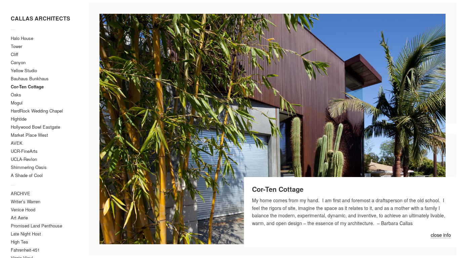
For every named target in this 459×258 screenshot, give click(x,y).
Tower (16, 46)
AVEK (17, 143)
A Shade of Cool (27, 175)
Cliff (14, 54)
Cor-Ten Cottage (27, 86)
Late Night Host (26, 233)
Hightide (19, 119)
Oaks (16, 94)
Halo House (22, 38)
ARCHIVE (20, 193)
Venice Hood (23, 209)
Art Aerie (19, 217)
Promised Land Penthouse (36, 225)
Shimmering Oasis (29, 167)
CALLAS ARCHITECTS (40, 18)
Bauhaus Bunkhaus (30, 78)
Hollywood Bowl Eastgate (35, 127)
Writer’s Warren (25, 201)
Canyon (18, 62)
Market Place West (29, 135)
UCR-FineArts (24, 151)
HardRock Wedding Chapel (37, 111)
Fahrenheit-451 (25, 250)
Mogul (17, 102)
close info (441, 235)
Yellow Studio (24, 70)
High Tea (19, 242)
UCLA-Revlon (24, 159)
